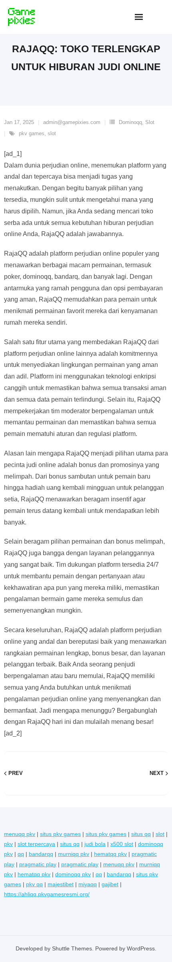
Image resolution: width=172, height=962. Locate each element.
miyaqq (87, 884)
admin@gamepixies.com (71, 122)
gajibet (110, 884)
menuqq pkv (19, 834)
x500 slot (121, 844)
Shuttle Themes (72, 948)
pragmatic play (37, 864)
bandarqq (41, 854)
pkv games (31, 133)
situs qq (141, 834)
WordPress (141, 948)
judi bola (95, 844)
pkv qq (34, 884)
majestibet (61, 884)
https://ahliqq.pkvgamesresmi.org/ (47, 894)
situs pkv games (60, 834)
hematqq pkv (110, 854)
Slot (149, 122)
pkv (8, 844)
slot (52, 133)
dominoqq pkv (73, 874)
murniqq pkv (73, 854)
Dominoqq (130, 122)
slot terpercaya (36, 844)
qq (21, 854)
